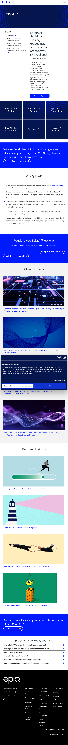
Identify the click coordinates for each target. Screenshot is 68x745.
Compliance (29, 713)
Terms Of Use (30, 698)
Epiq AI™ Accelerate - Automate (16, 50)
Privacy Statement (43, 714)
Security (56, 692)
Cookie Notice (58, 688)
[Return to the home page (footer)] (6, 2)
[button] (34, 645)
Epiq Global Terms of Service (29, 691)
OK (50, 386)
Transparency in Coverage (58, 705)
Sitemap (42, 699)
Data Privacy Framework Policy (43, 706)
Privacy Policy (44, 695)
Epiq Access (19, 188)
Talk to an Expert (39, 96)
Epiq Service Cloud (56, 185)
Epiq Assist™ (10, 35)
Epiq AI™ (8, 32)
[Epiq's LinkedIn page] (4, 699)
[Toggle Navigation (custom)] (64, 2)
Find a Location (9, 688)
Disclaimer (28, 702)
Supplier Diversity (56, 698)
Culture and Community (43, 690)
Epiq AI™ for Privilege (13, 40)
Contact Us (11, 628)
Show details (58, 380)
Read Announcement (17, 161)
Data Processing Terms (43, 722)
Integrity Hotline (28, 718)
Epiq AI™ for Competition (14, 43)
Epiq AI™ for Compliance (14, 45)
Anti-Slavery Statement (29, 707)
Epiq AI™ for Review (12, 38)
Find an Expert (8, 692)
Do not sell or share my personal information (18, 386)
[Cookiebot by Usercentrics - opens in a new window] (58, 357)
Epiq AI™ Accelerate (13, 48)
